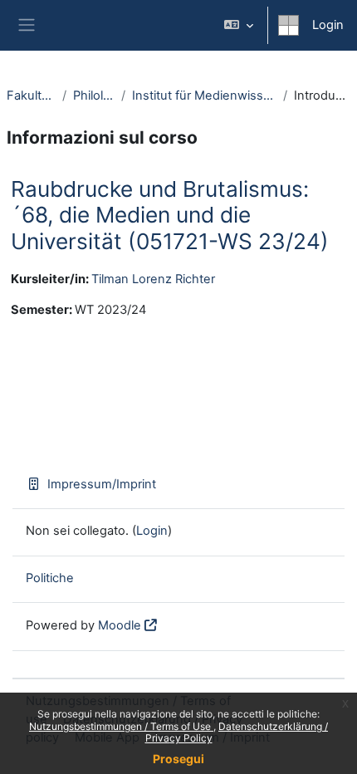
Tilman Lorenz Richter (153, 279)
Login (328, 24)
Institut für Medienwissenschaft (204, 95)
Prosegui (178, 759)
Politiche (50, 578)
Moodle (119, 625)
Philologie (94, 95)
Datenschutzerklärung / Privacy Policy (237, 732)
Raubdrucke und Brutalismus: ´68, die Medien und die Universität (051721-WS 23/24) (170, 215)
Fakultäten (31, 95)
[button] (238, 25)
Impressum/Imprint (101, 484)
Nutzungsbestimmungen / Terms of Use (121, 726)
